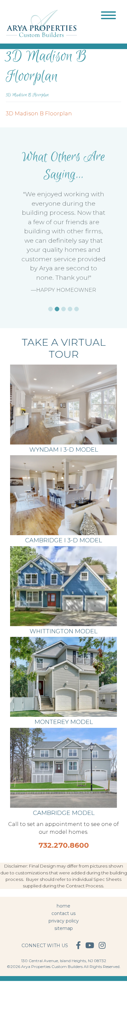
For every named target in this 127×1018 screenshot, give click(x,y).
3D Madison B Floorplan (39, 113)
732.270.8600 (63, 845)
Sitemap (63, 928)
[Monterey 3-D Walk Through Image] (63, 676)
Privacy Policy (64, 920)
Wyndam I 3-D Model (63, 449)
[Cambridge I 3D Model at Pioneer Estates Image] (63, 495)
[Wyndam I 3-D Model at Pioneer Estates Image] (63, 404)
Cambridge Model (63, 813)
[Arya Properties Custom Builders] (41, 23)
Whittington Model (63, 631)
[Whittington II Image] (63, 586)
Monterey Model (64, 722)
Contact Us (63, 913)
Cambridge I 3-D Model (63, 540)
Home (63, 905)
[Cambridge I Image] (63, 767)
